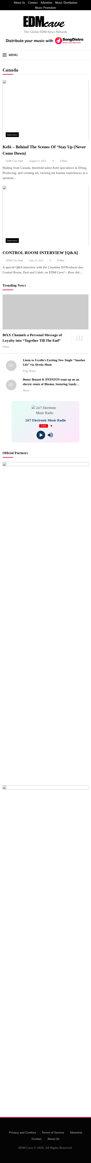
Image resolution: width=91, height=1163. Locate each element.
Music (26, 390)
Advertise (46, 2)
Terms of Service (53, 1132)
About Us (19, 2)
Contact (33, 2)
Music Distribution (66, 2)
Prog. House (29, 370)
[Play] (40, 435)
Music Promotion (45, 7)
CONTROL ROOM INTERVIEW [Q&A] (40, 252)
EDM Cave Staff (14, 161)
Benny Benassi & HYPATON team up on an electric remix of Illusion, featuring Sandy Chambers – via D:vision (51, 384)
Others (6, 346)
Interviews (12, 134)
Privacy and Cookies (22, 1132)
